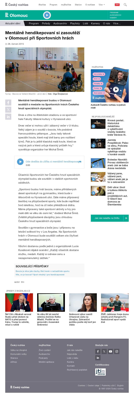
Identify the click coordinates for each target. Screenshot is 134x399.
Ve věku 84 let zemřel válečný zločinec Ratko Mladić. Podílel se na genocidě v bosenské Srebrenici (49, 319)
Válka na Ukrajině (18, 350)
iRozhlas (42, 5)
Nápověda (72, 354)
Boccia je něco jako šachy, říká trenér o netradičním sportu (42, 271)
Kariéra (70, 362)
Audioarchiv (115, 15)
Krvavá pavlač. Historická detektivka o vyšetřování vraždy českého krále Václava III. (117, 127)
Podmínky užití (108, 385)
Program (53, 5)
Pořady (46, 23)
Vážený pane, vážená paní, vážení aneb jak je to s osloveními (118, 177)
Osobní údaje (93, 385)
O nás (106, 23)
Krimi (96, 79)
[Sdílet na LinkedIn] (8, 117)
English (120, 385)
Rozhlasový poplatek (77, 370)
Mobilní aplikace (46, 362)
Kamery (113, 18)
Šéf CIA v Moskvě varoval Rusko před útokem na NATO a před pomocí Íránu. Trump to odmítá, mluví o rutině (18, 319)
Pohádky (97, 84)
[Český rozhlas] (16, 4)
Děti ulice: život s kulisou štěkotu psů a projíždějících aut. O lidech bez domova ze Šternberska (118, 196)
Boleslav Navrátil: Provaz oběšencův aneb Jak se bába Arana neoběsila (118, 164)
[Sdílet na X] (8, 110)
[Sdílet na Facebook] (8, 103)
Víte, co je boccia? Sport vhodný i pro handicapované (40, 275)
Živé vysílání (98, 93)
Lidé (85, 23)
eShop (13, 362)
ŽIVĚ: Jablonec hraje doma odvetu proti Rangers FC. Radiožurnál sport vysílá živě (115, 318)
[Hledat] (125, 4)
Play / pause (20, 161)
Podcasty (43, 358)
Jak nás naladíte (75, 350)
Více (117, 23)
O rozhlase (90, 5)
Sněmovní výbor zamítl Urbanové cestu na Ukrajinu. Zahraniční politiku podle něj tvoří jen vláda (82, 319)
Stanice (78, 5)
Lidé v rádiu (72, 358)
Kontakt (71, 366)
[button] (80, 162)
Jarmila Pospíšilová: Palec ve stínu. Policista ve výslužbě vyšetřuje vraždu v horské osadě (118, 147)
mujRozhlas (66, 5)
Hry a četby (98, 74)
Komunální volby (18, 354)
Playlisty (75, 23)
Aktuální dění (12, 23)
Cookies (81, 385)
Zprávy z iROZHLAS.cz (18, 291)
